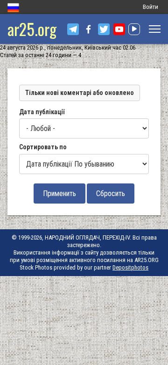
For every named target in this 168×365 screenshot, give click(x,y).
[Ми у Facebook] (88, 29)
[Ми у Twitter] (104, 29)
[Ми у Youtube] (119, 29)
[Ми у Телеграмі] (73, 29)
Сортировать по (43, 147)
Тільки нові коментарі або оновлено (79, 92)
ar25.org (31, 29)
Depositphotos (130, 267)
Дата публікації (41, 112)
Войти (150, 6)
